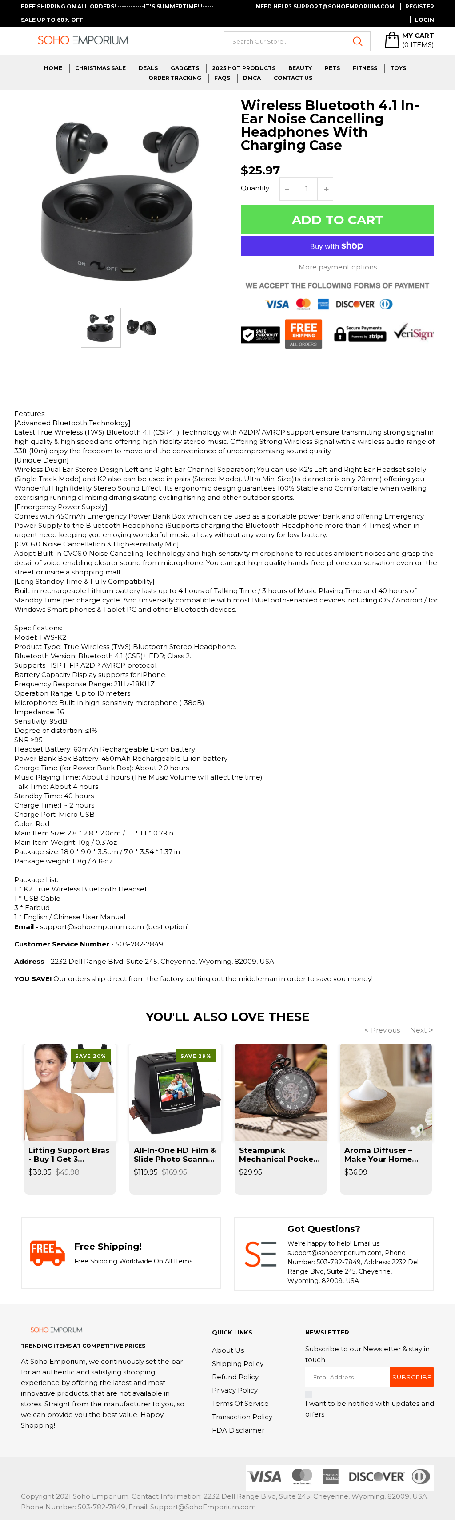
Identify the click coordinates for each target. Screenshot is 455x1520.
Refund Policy (235, 1377)
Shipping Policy (237, 1363)
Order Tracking (174, 78)
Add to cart (337, 219)
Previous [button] (385, 1030)
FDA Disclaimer (238, 1430)
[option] (101, 328)
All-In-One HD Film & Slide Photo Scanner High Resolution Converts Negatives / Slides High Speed (175, 1155)
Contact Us (293, 78)
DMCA (252, 78)
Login (424, 19)
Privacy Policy (235, 1390)
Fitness (365, 68)
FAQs (222, 78)
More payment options (338, 267)
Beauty (300, 68)
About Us (228, 1350)
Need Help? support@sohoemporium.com (325, 6)
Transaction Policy (242, 1417)
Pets (332, 68)
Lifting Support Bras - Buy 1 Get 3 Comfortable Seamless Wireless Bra (69, 1155)
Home (53, 68)
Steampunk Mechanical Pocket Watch (278, 1155)
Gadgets (185, 68)
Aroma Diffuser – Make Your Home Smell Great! (378, 1155)
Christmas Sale (100, 68)
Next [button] (418, 1030)
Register (419, 6)
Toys (398, 68)
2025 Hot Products (243, 68)
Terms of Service (240, 1403)
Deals (148, 68)
